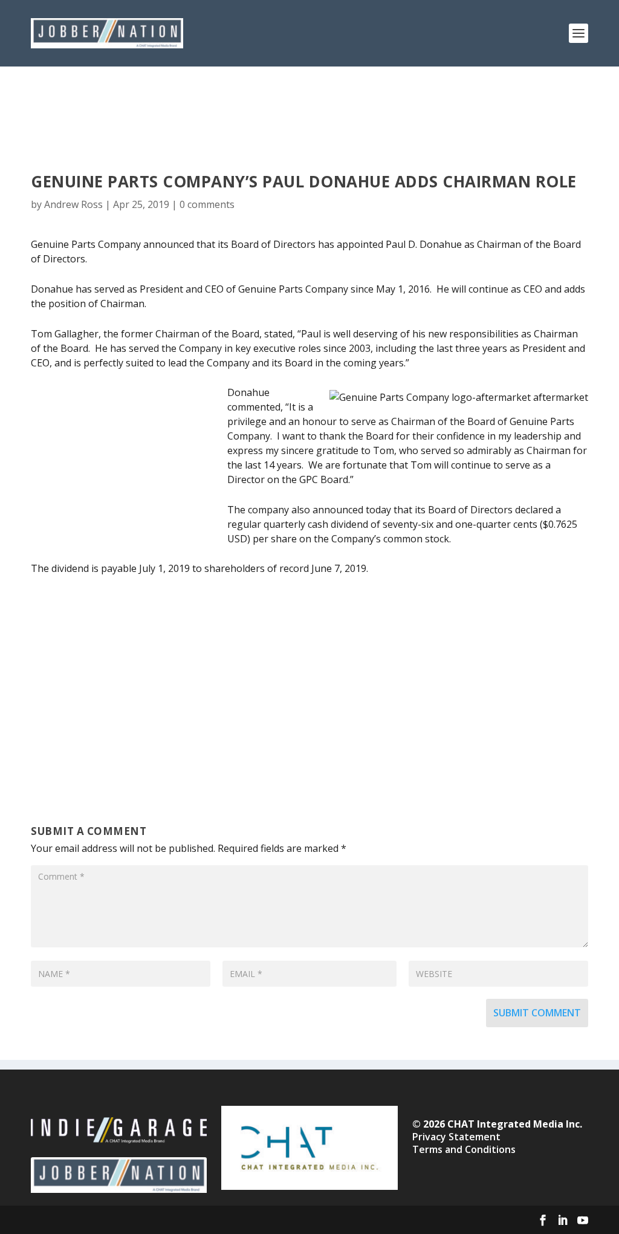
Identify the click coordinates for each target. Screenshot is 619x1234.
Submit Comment (537, 1012)
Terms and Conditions (464, 1149)
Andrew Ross (73, 204)
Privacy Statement (456, 1136)
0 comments (207, 204)
